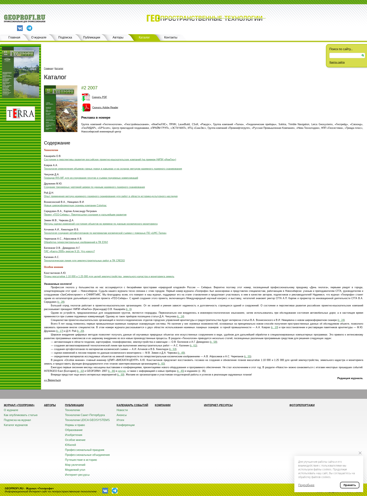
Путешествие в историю (81, 459)
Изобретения (73, 434)
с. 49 (181, 352)
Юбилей (70, 444)
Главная (14, 37)
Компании (163, 405)
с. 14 (180, 316)
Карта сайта (337, 62)
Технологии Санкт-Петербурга (85, 415)
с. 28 (61, 301)
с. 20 (80, 331)
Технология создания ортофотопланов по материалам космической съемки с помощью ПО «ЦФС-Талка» (105, 233)
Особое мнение (53, 267)
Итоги (120, 420)
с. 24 (341, 320)
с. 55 (247, 356)
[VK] (20, 28)
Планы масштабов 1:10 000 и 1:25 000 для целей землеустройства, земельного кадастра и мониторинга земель (109, 276)
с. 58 (213, 341)
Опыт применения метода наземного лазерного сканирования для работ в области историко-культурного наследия (111, 196)
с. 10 (274, 327)
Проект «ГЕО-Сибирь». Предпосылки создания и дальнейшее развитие (85, 214)
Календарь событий (132, 405)
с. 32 (80, 371)
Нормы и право (75, 425)
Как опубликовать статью (20, 415)
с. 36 (111, 371)
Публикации (91, 37)
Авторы (118, 37)
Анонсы (122, 415)
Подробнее (306, 485)
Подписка (65, 37)
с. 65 (161, 363)
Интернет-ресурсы (77, 474)
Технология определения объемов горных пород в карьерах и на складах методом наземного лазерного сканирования (113, 168)
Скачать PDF (99, 97)
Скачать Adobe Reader (105, 107)
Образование (74, 430)
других (122, 371)
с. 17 (60, 331)
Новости (122, 410)
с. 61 (193, 345)
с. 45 (180, 371)
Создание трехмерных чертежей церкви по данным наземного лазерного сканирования (94, 187)
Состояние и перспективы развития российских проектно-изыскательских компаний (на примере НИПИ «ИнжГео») (110, 159)
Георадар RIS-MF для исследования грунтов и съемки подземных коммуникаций (91, 177)
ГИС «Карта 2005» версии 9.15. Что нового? (69, 251)
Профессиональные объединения (87, 454)
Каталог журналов (16, 425)
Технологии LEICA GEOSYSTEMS (87, 420)
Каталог (144, 37)
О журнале (38, 37)
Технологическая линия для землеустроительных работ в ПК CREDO (84, 260)
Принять (349, 485)
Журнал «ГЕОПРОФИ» (19, 405)
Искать (363, 55)
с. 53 (172, 349)
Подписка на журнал (17, 420)
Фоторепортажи (302, 405)
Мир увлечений (75, 464)
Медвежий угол (75, 469)
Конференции (126, 425)
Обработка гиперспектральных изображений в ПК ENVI (76, 242)
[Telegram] (29, 28)
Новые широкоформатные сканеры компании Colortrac (75, 205)
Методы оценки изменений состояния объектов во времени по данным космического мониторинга (101, 223)
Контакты (170, 37)
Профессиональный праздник (84, 449)
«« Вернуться (52, 380)
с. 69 (120, 374)
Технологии (51, 150)
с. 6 (129, 309)
